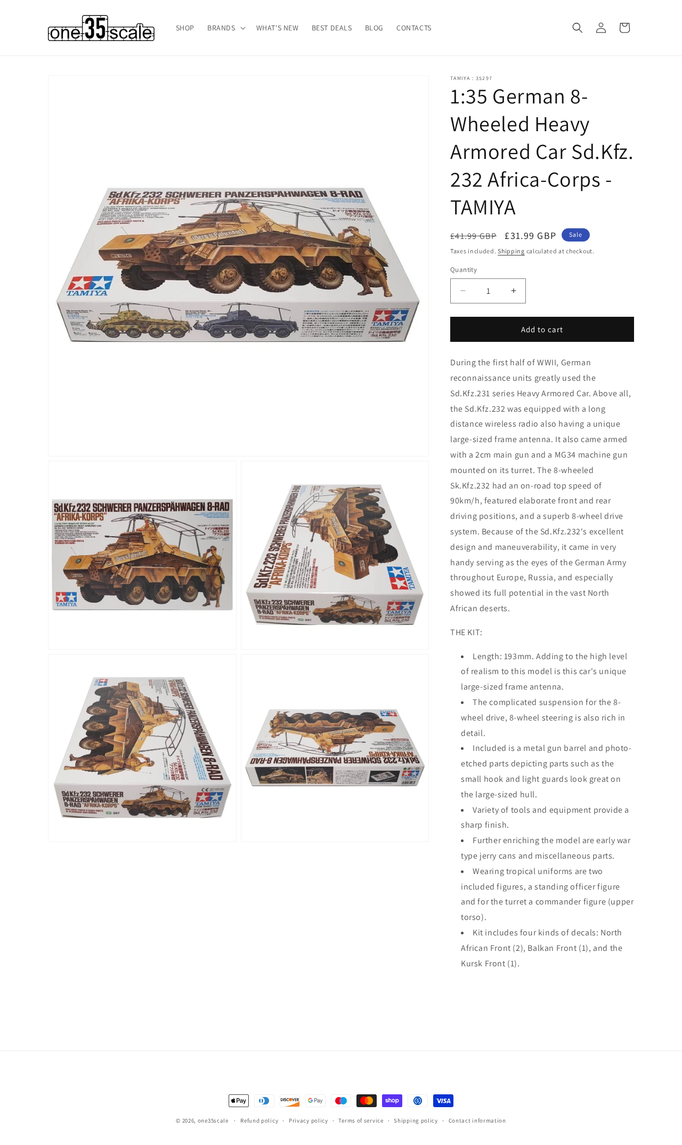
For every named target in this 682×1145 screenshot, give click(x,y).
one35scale (213, 1120)
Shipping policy (416, 1120)
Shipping (511, 251)
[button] (225, 28)
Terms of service (360, 1120)
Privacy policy (308, 1120)
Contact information (477, 1120)
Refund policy (259, 1120)
